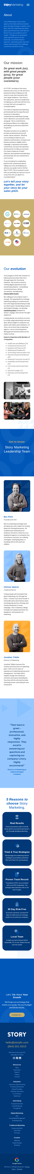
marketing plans (10, 310)
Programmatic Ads (17, 1103)
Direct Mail (17, 1130)
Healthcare (17, 1096)
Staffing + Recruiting (17, 1091)
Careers (17, 1074)
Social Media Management (17, 1118)
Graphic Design (17, 1143)
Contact (17, 1077)
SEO (17, 1116)
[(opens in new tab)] (17, 1161)
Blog (17, 1067)
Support (17, 1072)
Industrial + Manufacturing (17, 1084)
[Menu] (28, 4)
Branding (17, 1145)
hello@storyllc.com (17, 1042)
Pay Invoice (17, 1070)
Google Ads (17, 1108)
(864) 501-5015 (17, 1046)
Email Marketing (17, 1120)
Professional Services (17, 1087)
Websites (17, 1140)
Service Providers (17, 1089)
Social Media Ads (17, 1106)
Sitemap (19, 1169)
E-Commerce (17, 1093)
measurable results (11, 294)
